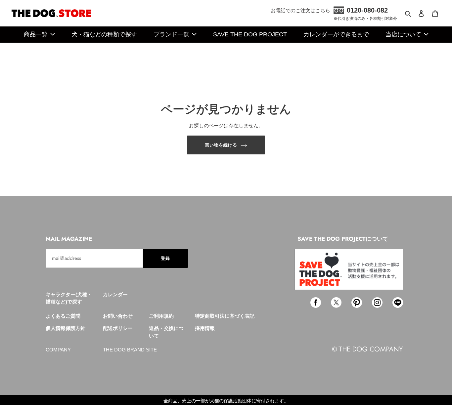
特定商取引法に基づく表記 (224, 316)
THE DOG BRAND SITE (130, 349)
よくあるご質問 (63, 316)
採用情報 (205, 328)
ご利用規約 (161, 316)
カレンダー (115, 294)
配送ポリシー (118, 328)
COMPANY (58, 349)
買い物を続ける (221, 145)
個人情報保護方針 (65, 328)
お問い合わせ (118, 316)
